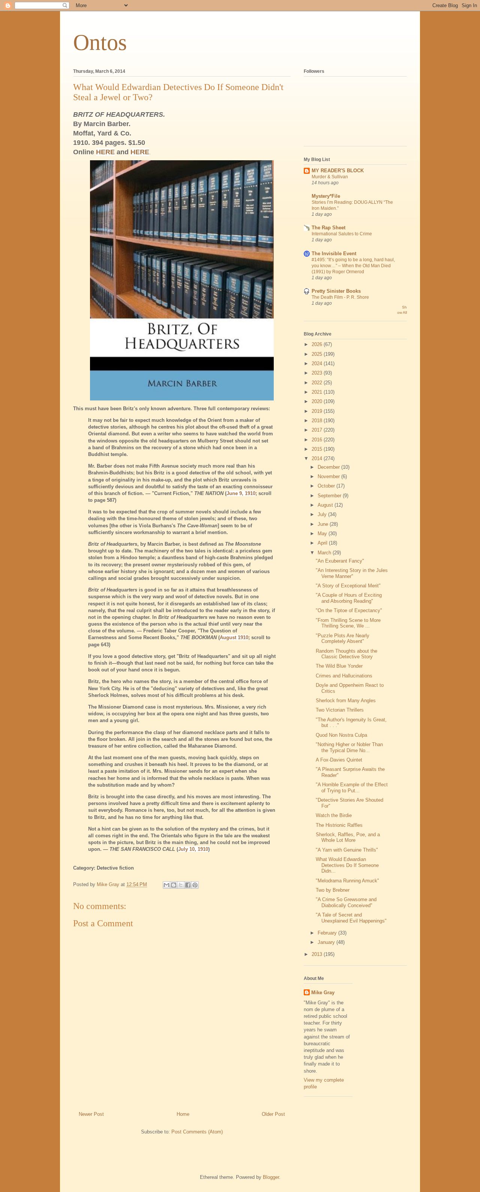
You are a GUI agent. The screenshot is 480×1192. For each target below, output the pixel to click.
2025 (318, 354)
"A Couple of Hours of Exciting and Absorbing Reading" (349, 598)
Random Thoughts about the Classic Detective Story (346, 654)
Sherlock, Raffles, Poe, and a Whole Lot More (348, 837)
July (323, 514)
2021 (318, 392)
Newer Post (91, 1114)
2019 (318, 411)
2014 (318, 458)
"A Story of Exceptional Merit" (348, 585)
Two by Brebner (333, 890)
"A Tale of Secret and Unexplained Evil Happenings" (351, 918)
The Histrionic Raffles (339, 825)
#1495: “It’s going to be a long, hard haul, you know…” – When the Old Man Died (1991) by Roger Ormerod (353, 265)
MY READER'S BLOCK (338, 170)
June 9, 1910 (240, 493)
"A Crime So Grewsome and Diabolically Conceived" (346, 902)
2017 (318, 430)
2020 (318, 401)
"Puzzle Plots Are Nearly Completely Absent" (342, 638)
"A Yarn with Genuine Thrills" (347, 850)
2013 (318, 954)
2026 (318, 344)
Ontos (100, 42)
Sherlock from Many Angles (346, 700)
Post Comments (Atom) (197, 1132)
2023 (318, 373)
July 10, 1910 (193, 849)
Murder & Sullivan (330, 176)
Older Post (273, 1114)
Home (183, 1114)
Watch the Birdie (334, 815)
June (324, 524)
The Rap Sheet (328, 227)
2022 (318, 382)
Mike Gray (322, 992)
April (323, 543)
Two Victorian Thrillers (340, 710)
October (327, 486)
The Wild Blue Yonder (339, 666)
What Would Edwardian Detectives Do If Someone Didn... (347, 865)
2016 (318, 439)
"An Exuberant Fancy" (340, 561)
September (330, 495)
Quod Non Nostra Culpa (341, 735)
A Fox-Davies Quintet (339, 760)
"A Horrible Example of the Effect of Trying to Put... (352, 787)
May (323, 533)
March (325, 552)
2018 (318, 420)
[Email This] (166, 885)
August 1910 (234, 637)
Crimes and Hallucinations (344, 676)
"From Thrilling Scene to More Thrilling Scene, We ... (348, 623)
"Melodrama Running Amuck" (347, 880)
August (326, 505)
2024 (318, 363)
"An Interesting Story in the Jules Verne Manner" (352, 573)
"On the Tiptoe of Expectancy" (349, 610)
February (328, 933)
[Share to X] (180, 885)
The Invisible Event (334, 253)
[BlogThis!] (173, 885)
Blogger (271, 1177)
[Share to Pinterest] (195, 885)
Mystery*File (326, 196)
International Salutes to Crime (342, 233)
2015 (318, 449)
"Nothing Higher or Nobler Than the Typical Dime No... (349, 747)
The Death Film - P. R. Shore (340, 297)
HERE (105, 152)
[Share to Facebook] (188, 885)
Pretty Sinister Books (336, 291)
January (327, 942)
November (329, 476)
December (329, 467)
